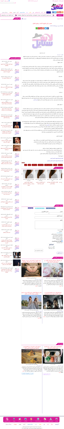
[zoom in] (22, 18)
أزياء (62, 18)
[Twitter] (40, 208)
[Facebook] (50, 208)
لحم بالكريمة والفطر (6, 232)
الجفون (29, 164)
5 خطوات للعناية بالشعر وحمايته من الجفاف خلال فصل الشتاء (28, 184)
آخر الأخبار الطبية (46, 374)
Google (2, 0)
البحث (15, 2)
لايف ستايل (6, 0)
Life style (55, 164)
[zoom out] (25, 18)
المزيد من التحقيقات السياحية (27, 373)
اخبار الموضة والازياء (48, 164)
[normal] (24, 18)
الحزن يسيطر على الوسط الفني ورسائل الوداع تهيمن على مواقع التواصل (6, 271)
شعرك (58, 18)
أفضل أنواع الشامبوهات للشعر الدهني (56, 158)
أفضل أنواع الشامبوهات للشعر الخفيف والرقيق (55, 160)
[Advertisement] (25, 8)
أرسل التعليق (60, 252)
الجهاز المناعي (40, 164)
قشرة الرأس (35, 99)
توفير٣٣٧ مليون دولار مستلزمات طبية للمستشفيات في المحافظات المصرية (6, 241)
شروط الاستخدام (59, 232)
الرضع (26, 164)
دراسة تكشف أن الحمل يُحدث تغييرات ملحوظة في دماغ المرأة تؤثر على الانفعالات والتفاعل (38, 15)
